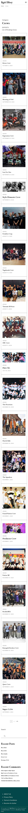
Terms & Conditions (10, 800)
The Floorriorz (7, 404)
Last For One (7, 172)
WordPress (18, 809)
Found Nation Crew (9, 513)
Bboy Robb (4, 750)
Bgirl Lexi (3, 773)
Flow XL (6, 368)
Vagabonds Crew (8, 270)
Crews (5, 61)
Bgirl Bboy (7, 2)
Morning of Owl (8, 99)
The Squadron (7, 477)
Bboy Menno (9, 778)
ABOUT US (7, 794)
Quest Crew (6, 684)
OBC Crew (6, 343)
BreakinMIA (7, 612)
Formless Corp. (7, 234)
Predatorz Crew (9, 538)
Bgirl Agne (12, 770)
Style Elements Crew (11, 197)
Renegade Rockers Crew (11, 648)
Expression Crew (8, 136)
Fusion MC (6, 575)
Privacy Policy (8, 797)
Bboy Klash (3, 747)
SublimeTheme (6, 809)
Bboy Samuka (4, 754)
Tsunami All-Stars (9, 306)
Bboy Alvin (17, 780)
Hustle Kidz (6, 441)
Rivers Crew (7, 63)
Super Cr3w (8, 709)
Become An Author (10, 803)
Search (3, 729)
